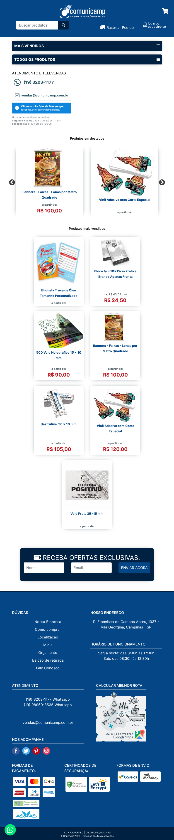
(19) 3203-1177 (39, 82)
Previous (11, 181)
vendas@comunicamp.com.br (48, 722)
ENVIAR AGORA (134, 567)
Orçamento (47, 652)
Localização (48, 637)
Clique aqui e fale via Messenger (42, 106)
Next (161, 181)
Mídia (48, 645)
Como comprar (48, 629)
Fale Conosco (48, 668)
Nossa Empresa (47, 621)
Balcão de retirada (48, 660)
